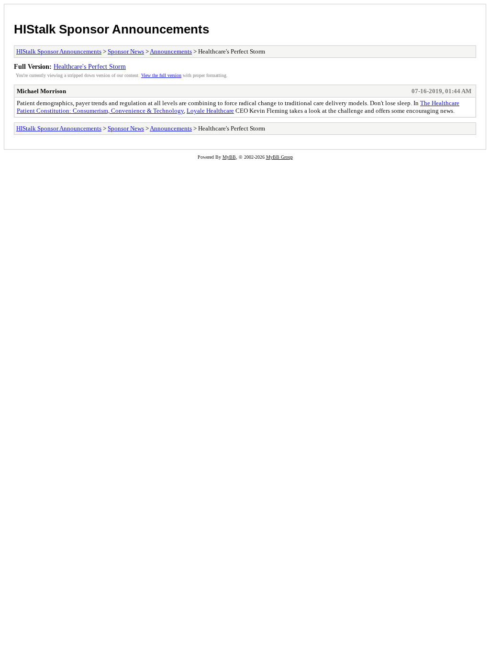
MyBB (229, 157)
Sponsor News (126, 51)
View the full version (161, 75)
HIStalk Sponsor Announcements (111, 29)
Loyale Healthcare (210, 110)
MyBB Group (279, 157)
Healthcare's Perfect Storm (90, 66)
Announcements (171, 51)
